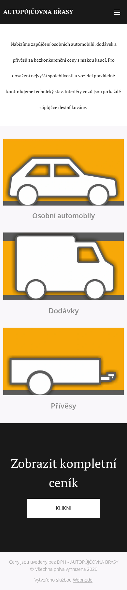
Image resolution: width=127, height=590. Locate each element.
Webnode (82, 580)
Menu (117, 12)
